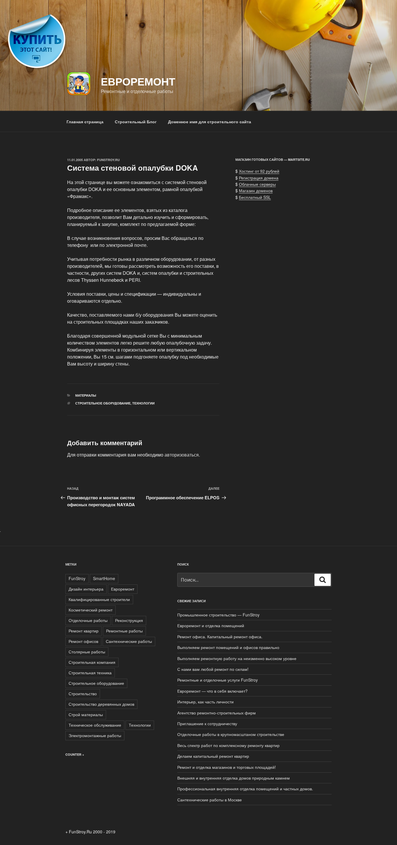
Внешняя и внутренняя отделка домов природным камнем (233, 778)
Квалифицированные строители (99, 599)
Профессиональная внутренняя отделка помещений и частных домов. (245, 788)
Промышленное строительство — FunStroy (218, 615)
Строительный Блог (136, 121)
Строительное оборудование (102, 403)
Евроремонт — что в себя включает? (212, 691)
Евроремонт (138, 81)
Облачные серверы (257, 184)
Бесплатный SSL (255, 197)
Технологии (143, 403)
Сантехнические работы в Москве (209, 800)
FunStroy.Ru (108, 160)
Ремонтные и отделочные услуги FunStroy (217, 680)
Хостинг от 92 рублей (259, 171)
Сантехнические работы (129, 641)
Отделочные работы (88, 620)
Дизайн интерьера (86, 589)
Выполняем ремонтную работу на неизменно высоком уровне (236, 658)
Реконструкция (129, 620)
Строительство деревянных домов (101, 704)
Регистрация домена (258, 178)
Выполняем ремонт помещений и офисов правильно (228, 647)
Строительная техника (90, 672)
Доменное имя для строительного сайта (209, 121)
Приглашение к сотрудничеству (207, 723)
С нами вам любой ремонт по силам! (212, 669)
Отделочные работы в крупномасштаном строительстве (230, 734)
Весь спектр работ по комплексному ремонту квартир (228, 745)
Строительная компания (92, 662)
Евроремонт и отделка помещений (210, 625)
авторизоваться (181, 454)
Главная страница (85, 121)
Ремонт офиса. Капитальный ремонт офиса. (219, 636)
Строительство (83, 693)
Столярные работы (87, 652)
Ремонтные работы (124, 631)
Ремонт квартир (84, 631)
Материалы (85, 395)
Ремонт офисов (83, 641)
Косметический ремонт (90, 610)
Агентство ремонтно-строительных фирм (216, 713)
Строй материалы (86, 714)
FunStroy (77, 578)
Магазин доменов (256, 190)
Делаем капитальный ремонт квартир (213, 756)
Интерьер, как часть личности (205, 702)
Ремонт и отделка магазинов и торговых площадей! (226, 767)
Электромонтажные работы (95, 735)
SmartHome (104, 578)
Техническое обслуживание (95, 725)
